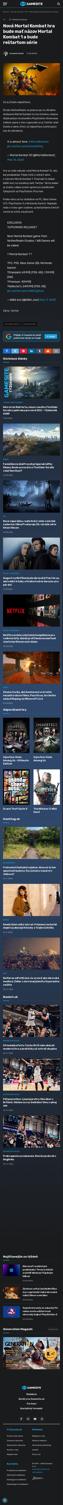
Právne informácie (15, 1436)
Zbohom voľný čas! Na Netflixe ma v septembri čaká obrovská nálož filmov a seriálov (40, 1292)
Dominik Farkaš (16, 53)
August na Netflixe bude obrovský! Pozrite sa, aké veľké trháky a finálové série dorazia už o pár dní (31, 581)
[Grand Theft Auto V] (16, 787)
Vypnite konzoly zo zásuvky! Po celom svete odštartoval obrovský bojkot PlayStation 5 (40, 1311)
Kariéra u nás (12, 1450)
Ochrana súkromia (15, 1441)
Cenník (35, 1450)
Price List (36, 1454)
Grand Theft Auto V (15, 808)
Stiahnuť (53, 1329)
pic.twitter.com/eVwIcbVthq (25, 146)
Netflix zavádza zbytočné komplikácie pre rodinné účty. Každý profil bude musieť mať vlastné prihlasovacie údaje (29, 638)
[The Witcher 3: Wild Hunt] (46, 787)
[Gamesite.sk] (31, 4)
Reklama (37, 1429)
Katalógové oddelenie (16, 1480)
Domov (6, 12)
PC (27, 12)
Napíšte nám (12, 1454)
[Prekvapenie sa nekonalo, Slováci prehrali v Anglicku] (31, 1132)
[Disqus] (31, 1208)
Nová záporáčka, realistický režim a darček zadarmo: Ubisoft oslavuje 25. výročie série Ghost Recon (29, 524)
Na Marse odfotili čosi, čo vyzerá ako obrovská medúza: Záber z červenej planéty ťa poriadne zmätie (31, 981)
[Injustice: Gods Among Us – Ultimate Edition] (16, 735)
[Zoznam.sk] (37, 1479)
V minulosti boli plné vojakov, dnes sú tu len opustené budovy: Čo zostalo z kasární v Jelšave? (29, 871)
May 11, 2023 (47, 299)
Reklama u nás (38, 1436)
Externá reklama (39, 1441)
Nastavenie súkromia (16, 1445)
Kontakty (12, 1463)
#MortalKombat (39, 141)
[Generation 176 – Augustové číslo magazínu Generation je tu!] (31, 1353)
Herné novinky (17, 12)
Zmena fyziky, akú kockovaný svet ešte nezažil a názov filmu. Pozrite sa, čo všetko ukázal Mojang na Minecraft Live (29, 695)
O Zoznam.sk (14, 1429)
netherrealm (29, 324)
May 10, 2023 (15, 159)
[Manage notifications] (4, 1500)
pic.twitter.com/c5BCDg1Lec (25, 290)
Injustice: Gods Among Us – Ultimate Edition (16, 760)
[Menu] (5, 3)
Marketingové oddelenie (17, 1484)
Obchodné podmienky (41, 1445)
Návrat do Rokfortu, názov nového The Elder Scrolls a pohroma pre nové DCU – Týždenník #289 (30, 410)
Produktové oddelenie (16, 1470)
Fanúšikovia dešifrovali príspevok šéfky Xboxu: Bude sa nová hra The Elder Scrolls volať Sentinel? (28, 467)
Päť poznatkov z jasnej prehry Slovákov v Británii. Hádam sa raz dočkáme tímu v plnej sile (30, 1102)
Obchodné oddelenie (16, 1475)
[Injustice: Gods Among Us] (46, 735)
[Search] (58, 3)
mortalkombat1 (12, 324)
